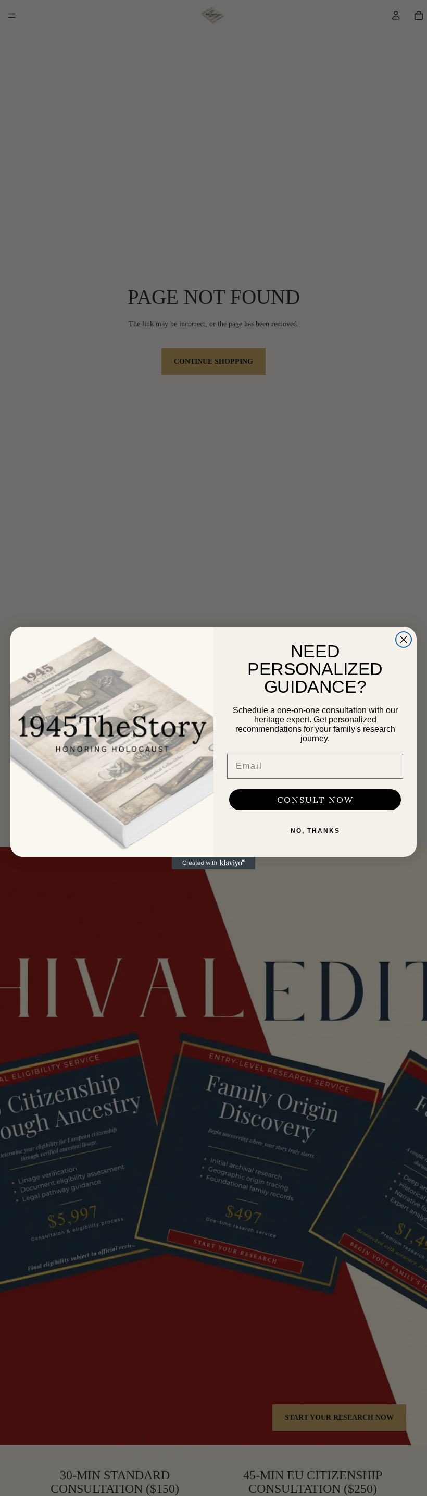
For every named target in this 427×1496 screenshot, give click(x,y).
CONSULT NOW (315, 799)
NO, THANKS (315, 831)
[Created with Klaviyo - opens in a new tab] (213, 863)
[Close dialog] (403, 639)
